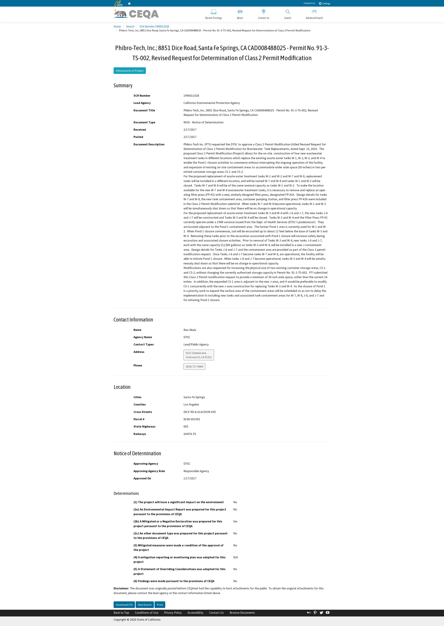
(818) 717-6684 (194, 366)
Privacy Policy (173, 613)
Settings (326, 3)
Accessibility (195, 613)
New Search (145, 604)
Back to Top (121, 613)
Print (160, 604)
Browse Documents (242, 613)
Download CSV (124, 604)
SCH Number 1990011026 (154, 26)
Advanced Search (314, 17)
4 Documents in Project (130, 70)
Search (287, 17)
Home (117, 26)
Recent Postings (213, 17)
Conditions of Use (146, 613)
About (240, 17)
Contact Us (309, 3)
